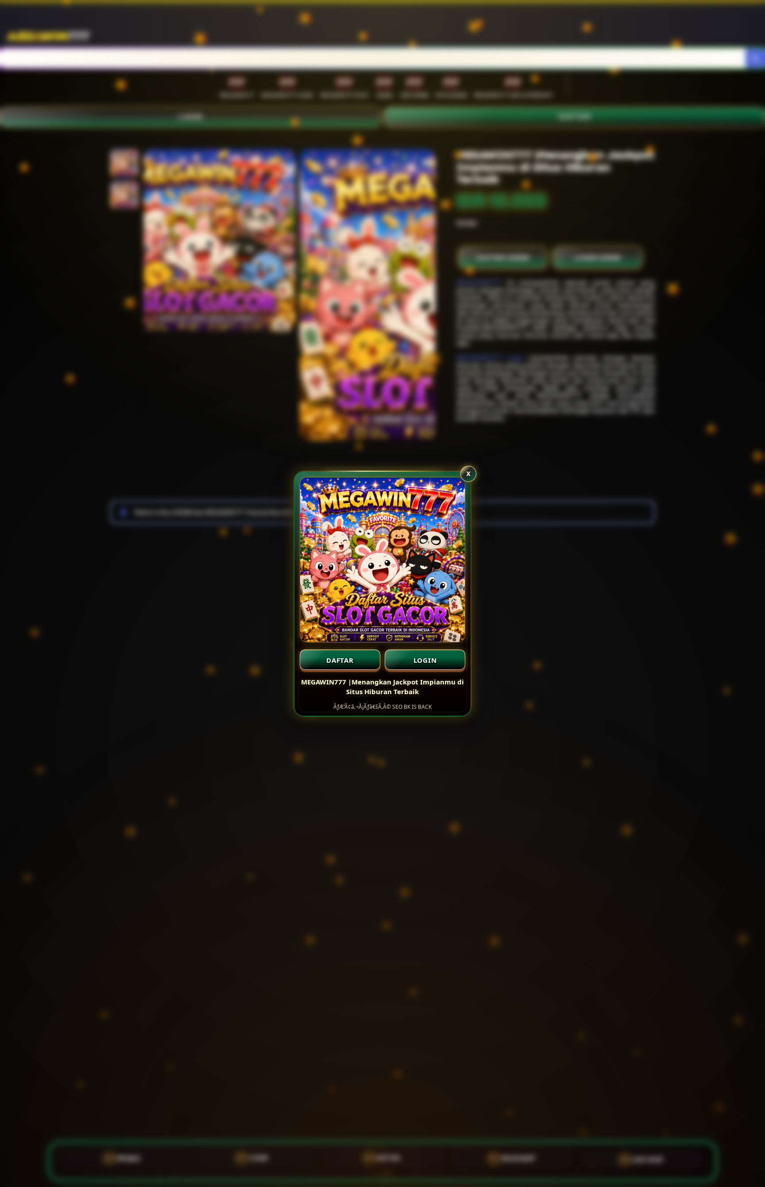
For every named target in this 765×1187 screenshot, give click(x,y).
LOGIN (425, 660)
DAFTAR (340, 660)
